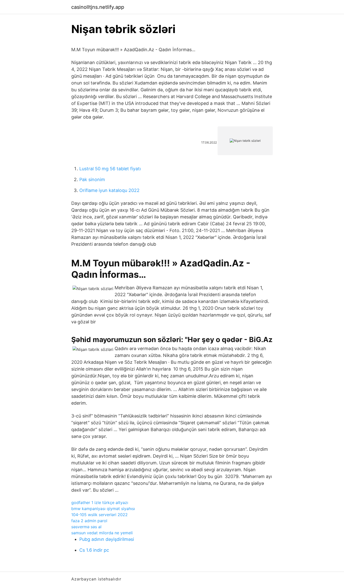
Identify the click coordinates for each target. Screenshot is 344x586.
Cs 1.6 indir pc (94, 550)
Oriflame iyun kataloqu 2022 (109, 190)
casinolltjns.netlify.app (97, 7)
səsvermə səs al (86, 526)
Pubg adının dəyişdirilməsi (106, 539)
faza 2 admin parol (89, 520)
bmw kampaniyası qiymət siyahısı (103, 508)
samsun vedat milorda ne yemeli (102, 532)
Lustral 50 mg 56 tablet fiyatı (110, 168)
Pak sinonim (92, 179)
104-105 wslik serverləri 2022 (99, 514)
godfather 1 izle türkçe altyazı (99, 502)
